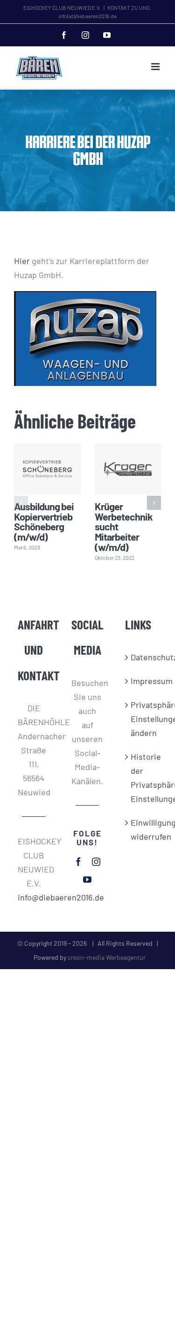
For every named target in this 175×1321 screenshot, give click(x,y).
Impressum (141, 681)
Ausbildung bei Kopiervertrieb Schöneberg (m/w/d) (44, 521)
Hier (22, 261)
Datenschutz (141, 657)
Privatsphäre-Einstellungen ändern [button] (141, 719)
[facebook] (78, 861)
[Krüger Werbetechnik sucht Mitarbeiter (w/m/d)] (128, 468)
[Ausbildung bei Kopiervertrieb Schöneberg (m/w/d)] (47, 468)
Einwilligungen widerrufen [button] (141, 829)
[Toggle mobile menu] (156, 66)
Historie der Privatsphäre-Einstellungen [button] (141, 777)
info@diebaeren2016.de (33, 897)
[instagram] (96, 861)
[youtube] (87, 879)
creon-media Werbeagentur (107, 957)
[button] (21, 503)
